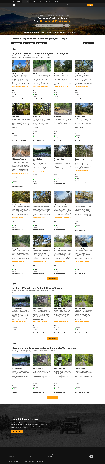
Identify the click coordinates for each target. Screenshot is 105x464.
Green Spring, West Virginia (73, 32)
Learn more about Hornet (84, 211)
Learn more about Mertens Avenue (42, 79)
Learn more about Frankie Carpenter (84, 122)
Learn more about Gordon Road (84, 79)
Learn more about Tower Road (42, 211)
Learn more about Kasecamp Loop (63, 79)
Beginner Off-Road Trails (41, 15)
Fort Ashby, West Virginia (59, 32)
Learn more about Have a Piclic (63, 122)
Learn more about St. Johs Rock (42, 166)
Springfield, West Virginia (46, 32)
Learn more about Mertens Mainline (21, 79)
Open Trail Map (17, 431)
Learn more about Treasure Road (63, 166)
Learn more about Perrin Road (21, 211)
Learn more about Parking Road (42, 314)
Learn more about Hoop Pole (21, 254)
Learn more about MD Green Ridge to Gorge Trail (21, 166)
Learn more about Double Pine (84, 166)
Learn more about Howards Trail (42, 122)
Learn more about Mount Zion (42, 254)
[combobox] (50, 25)
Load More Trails (52, 278)
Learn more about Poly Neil (21, 122)
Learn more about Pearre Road (63, 254)
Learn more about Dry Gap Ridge (84, 254)
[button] (16, 43)
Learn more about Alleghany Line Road (63, 211)
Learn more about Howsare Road (84, 314)
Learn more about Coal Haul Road (63, 314)
